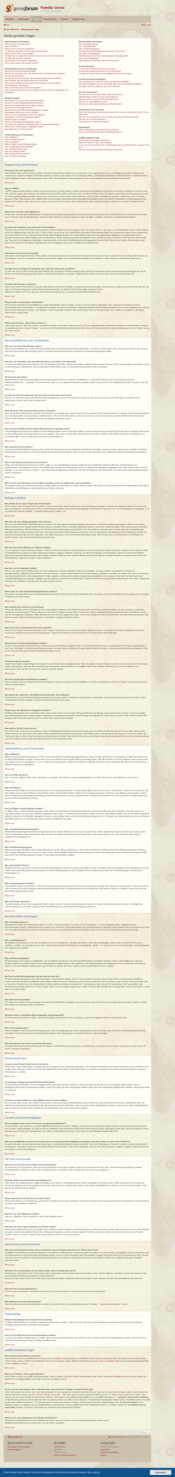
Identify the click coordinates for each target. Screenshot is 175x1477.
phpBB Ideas (120, 1376)
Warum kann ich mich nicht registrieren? (20, 49)
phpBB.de (52, 418)
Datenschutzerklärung (110, 1452)
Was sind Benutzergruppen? (89, 49)
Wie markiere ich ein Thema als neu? (18, 129)
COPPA (138, 230)
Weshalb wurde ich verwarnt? (16, 120)
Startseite (10, 19)
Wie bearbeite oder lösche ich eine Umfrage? (21, 112)
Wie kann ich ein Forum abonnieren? (92, 119)
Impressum (105, 1450)
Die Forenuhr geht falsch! (14, 76)
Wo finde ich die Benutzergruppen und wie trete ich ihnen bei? (102, 51)
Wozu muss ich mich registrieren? (17, 44)
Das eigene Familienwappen (18, 1447)
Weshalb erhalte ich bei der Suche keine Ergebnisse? (98, 97)
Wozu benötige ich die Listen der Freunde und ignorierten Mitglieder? (104, 82)
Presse (103, 1455)
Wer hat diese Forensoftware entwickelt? (94, 140)
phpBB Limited (34, 418)
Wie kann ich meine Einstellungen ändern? (20, 71)
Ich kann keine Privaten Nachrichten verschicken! (97, 69)
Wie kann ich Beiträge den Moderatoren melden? (23, 122)
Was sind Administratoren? (89, 44)
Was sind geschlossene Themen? (17, 154)
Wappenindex (78, 19)
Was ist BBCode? (11, 137)
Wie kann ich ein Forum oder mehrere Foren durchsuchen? (100, 94)
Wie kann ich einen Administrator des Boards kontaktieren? (101, 150)
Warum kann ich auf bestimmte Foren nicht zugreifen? (25, 115)
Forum (36, 19)
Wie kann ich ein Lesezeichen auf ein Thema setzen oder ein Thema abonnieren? (109, 117)
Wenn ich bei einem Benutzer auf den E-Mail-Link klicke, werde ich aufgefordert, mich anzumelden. (36, 91)
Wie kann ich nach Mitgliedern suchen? (93, 102)
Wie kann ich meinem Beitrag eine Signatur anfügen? (24, 105)
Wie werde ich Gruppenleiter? (89, 54)
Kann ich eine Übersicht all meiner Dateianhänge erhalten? (100, 132)
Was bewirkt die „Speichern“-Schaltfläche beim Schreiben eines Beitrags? (32, 124)
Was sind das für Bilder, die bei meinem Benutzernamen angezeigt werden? (33, 83)
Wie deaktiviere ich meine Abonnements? (94, 122)
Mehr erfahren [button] (93, 1472)
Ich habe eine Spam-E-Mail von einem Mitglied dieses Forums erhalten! (105, 74)
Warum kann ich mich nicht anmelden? (19, 54)
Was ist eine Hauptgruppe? (89, 58)
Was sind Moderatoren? (87, 46)
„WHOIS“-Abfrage (43, 1395)
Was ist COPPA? (11, 46)
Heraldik (64, 19)
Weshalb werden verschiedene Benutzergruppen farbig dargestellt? (103, 56)
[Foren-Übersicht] (22, 7)
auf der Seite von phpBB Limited (106, 1361)
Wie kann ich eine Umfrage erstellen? (19, 108)
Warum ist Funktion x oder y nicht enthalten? (95, 143)
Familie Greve (53, 8)
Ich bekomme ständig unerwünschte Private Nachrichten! (100, 71)
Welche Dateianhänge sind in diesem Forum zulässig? (99, 130)
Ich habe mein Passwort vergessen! (18, 58)
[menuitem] (6, 25)
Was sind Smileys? (12, 142)
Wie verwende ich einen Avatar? (17, 85)
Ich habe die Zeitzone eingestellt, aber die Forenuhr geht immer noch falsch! (33, 78)
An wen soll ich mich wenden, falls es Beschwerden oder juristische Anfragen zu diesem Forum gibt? (114, 146)
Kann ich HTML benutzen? (15, 139)
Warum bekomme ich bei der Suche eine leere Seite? (98, 99)
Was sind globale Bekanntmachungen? (19, 147)
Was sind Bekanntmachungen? (16, 149)
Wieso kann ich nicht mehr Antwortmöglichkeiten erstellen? (27, 110)
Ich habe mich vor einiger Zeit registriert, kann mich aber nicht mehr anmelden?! (34, 56)
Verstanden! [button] (160, 1472)
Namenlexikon (50, 19)
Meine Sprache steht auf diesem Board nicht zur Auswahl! (26, 81)
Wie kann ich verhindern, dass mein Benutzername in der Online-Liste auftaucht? (35, 74)
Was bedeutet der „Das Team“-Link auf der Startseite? (99, 61)
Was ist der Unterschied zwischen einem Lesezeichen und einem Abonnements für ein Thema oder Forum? (113, 113)
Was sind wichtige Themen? (15, 151)
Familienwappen (14, 1450)
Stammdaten (24, 19)
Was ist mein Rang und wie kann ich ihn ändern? (23, 88)
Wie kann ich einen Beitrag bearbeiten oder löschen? (24, 103)
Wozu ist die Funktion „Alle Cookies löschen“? (22, 63)
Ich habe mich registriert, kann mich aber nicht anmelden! (26, 51)
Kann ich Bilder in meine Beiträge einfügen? (21, 144)
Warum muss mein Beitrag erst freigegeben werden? (24, 127)
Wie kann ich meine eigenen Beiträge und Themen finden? (100, 104)
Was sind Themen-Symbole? (15, 156)
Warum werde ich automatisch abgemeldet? (21, 61)
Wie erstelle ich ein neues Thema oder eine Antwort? (24, 101)
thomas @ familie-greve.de (65, 1455)
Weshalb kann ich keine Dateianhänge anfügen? (22, 117)
